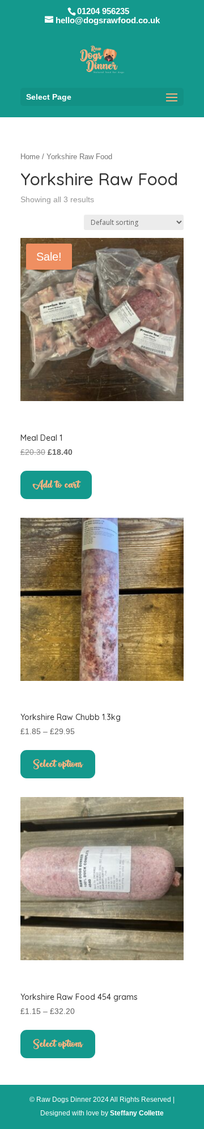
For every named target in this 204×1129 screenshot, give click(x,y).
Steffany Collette (137, 1113)
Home (30, 156)
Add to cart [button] (56, 485)
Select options (58, 764)
